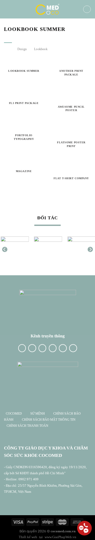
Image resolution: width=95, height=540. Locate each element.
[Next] (90, 249)
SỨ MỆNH (38, 413)
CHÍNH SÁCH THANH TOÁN (27, 426)
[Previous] (4, 249)
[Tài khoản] (87, 9)
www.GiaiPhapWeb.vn (60, 537)
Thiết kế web (28, 537)
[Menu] (9, 9)
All (8, 49)
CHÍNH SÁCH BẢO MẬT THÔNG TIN (48, 419)
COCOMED (14, 413)
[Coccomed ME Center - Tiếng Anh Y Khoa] (47, 9)
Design (22, 49)
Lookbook (41, 49)
